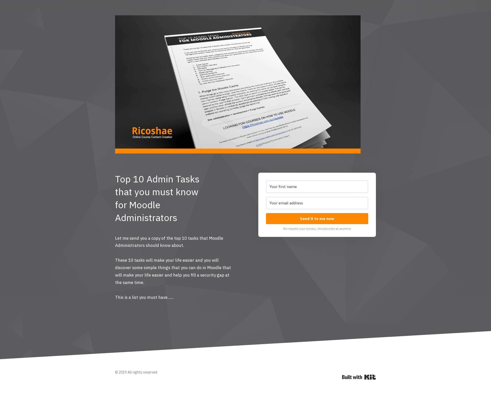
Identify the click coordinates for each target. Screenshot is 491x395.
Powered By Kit (359, 377)
